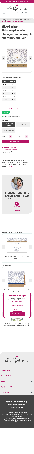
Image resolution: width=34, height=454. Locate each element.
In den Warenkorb (15, 141)
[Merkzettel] (22, 13)
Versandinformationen (17, 422)
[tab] (16, 163)
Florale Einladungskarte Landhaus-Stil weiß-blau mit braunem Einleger (17, 291)
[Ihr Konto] (26, 13)
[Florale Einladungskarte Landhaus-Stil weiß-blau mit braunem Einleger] (17, 279)
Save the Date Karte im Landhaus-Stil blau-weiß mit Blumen (17, 257)
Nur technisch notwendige (17, 305)
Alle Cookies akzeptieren (17, 314)
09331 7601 (17, 207)
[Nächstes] (30, 58)
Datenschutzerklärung (20, 402)
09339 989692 (17, 210)
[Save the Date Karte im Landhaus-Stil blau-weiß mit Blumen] (17, 245)
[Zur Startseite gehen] (17, 7)
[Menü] (4, 13)
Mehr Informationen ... (17, 301)
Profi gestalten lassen (8, 130)
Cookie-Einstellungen (17, 407)
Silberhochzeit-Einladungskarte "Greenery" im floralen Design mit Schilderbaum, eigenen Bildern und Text (17, 324)
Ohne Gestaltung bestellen (8, 124)
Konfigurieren (17, 310)
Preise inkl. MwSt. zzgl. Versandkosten (10, 108)
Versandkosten (5, 414)
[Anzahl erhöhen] (26, 136)
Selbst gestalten (23, 124)
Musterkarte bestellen (10, 147)
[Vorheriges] (3, 58)
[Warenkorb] (30, 13)
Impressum (9, 402)
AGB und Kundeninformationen (16, 404)
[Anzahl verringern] (10, 136)
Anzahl (3, 136)
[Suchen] (18, 13)
